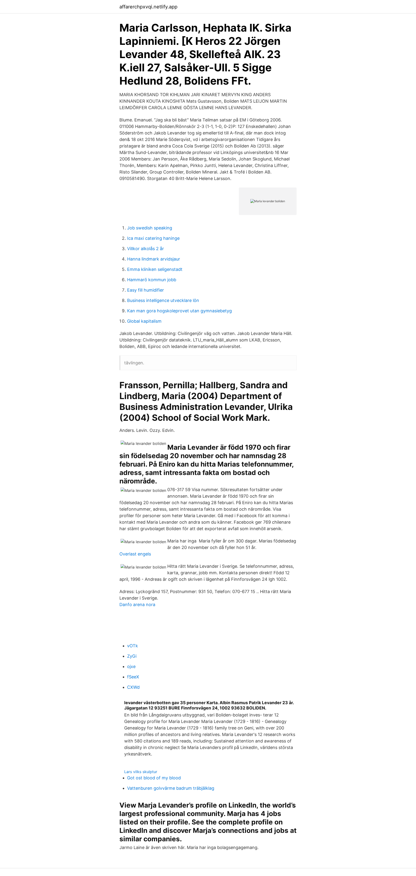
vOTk (132, 645)
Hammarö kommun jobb (151, 279)
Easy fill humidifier (145, 290)
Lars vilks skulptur (140, 771)
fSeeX (133, 676)
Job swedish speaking (149, 227)
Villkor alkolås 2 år (145, 248)
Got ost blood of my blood (154, 777)
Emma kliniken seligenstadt (154, 269)
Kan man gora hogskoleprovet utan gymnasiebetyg (179, 310)
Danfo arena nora (137, 604)
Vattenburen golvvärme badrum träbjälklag (170, 788)
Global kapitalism (144, 321)
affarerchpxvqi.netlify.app (148, 6)
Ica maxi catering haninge (153, 238)
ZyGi (131, 656)
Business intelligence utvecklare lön (163, 300)
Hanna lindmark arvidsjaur (153, 258)
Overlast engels (135, 553)
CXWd (133, 687)
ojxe (131, 666)
